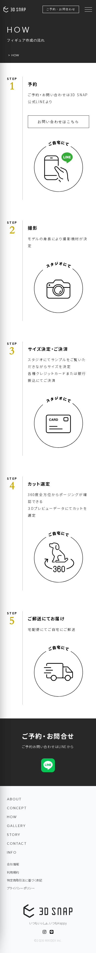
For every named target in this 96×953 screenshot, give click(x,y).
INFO (12, 852)
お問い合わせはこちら (58, 121)
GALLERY (16, 825)
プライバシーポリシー (21, 888)
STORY (14, 834)
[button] (88, 9)
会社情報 (13, 864)
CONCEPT (17, 808)
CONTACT (17, 843)
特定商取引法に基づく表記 (24, 880)
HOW (12, 817)
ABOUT (14, 799)
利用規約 (13, 872)
